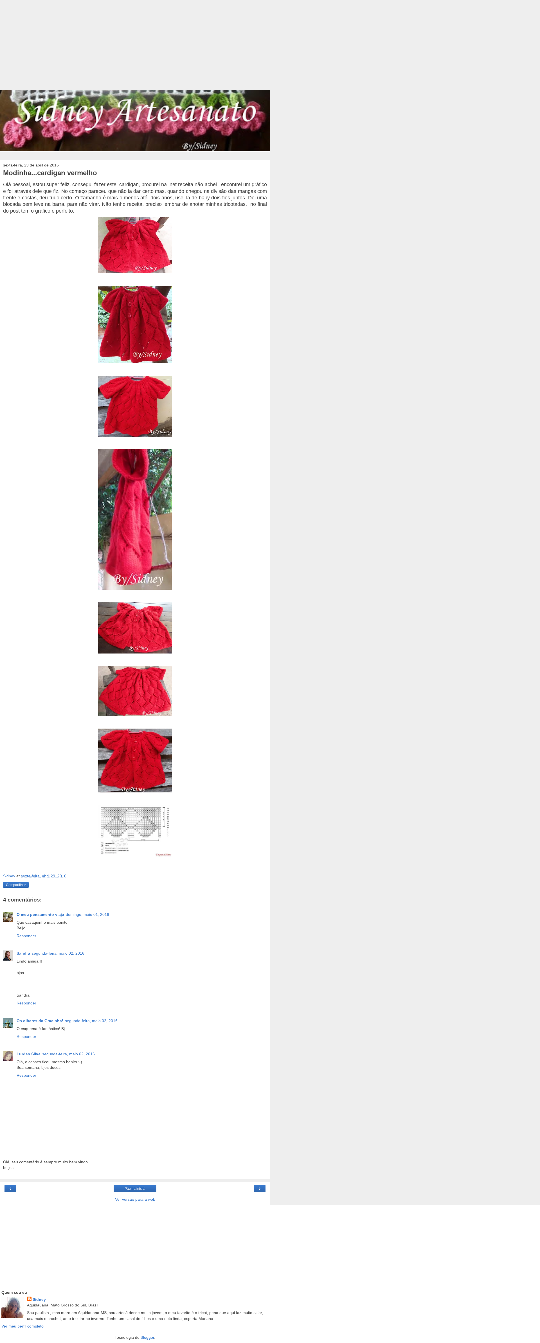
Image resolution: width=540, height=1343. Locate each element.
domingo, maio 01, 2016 (87, 914)
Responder (26, 936)
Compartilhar (16, 885)
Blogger (147, 1337)
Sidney (39, 1299)
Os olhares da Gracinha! (40, 1020)
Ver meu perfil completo (22, 1326)
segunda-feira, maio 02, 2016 (58, 953)
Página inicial (135, 1189)
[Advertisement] (135, 47)
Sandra (23, 953)
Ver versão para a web (135, 1199)
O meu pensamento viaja (40, 914)
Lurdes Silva (28, 1054)
